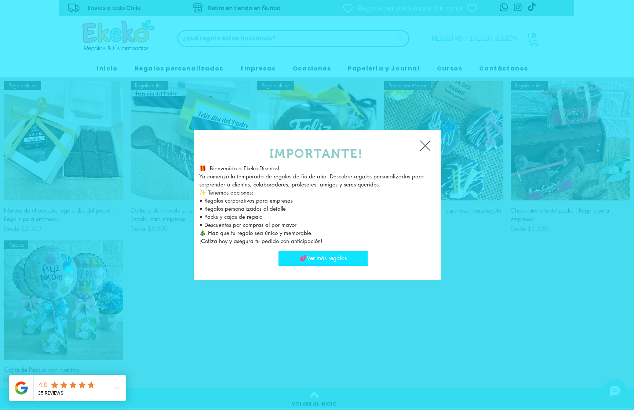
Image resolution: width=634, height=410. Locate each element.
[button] (425, 145)
